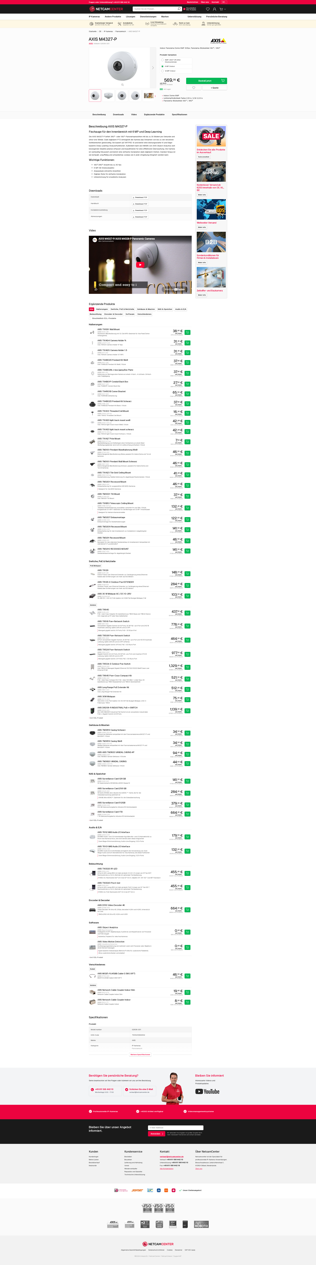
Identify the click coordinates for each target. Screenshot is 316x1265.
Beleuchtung (95, 314)
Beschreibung (99, 114)
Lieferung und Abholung (133, 1162)
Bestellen (128, 1156)
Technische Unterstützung (134, 1174)
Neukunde (93, 1165)
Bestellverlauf (94, 1162)
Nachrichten (192, 2)
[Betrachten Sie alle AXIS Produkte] (218, 41)
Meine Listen (94, 1159)
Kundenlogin (93, 1156)
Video (134, 114)
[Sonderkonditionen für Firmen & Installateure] (211, 242)
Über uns (205, 2)
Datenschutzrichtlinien (156, 1250)
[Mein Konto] (214, 10)
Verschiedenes (144, 314)
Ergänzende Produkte (154, 114)
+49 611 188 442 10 (121, 2)
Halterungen (102, 309)
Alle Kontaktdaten (166, 1168)
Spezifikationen (179, 114)
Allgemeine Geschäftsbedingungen (133, 1250)
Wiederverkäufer (130, 1168)
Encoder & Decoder (113, 314)
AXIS (91, 44)
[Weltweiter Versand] (211, 209)
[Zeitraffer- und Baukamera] (211, 277)
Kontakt (215, 2)
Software (130, 314)
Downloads (118, 114)
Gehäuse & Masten (146, 309)
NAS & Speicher (165, 309)
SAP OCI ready (190, 1250)
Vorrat (126, 1165)
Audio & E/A (180, 309)
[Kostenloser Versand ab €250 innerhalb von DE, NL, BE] (211, 171)
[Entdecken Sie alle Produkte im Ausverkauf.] (211, 136)
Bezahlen (128, 1159)
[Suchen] (179, 9)
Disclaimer (178, 1250)
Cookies (169, 1250)
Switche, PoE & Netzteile (122, 309)
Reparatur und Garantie (133, 1171)
